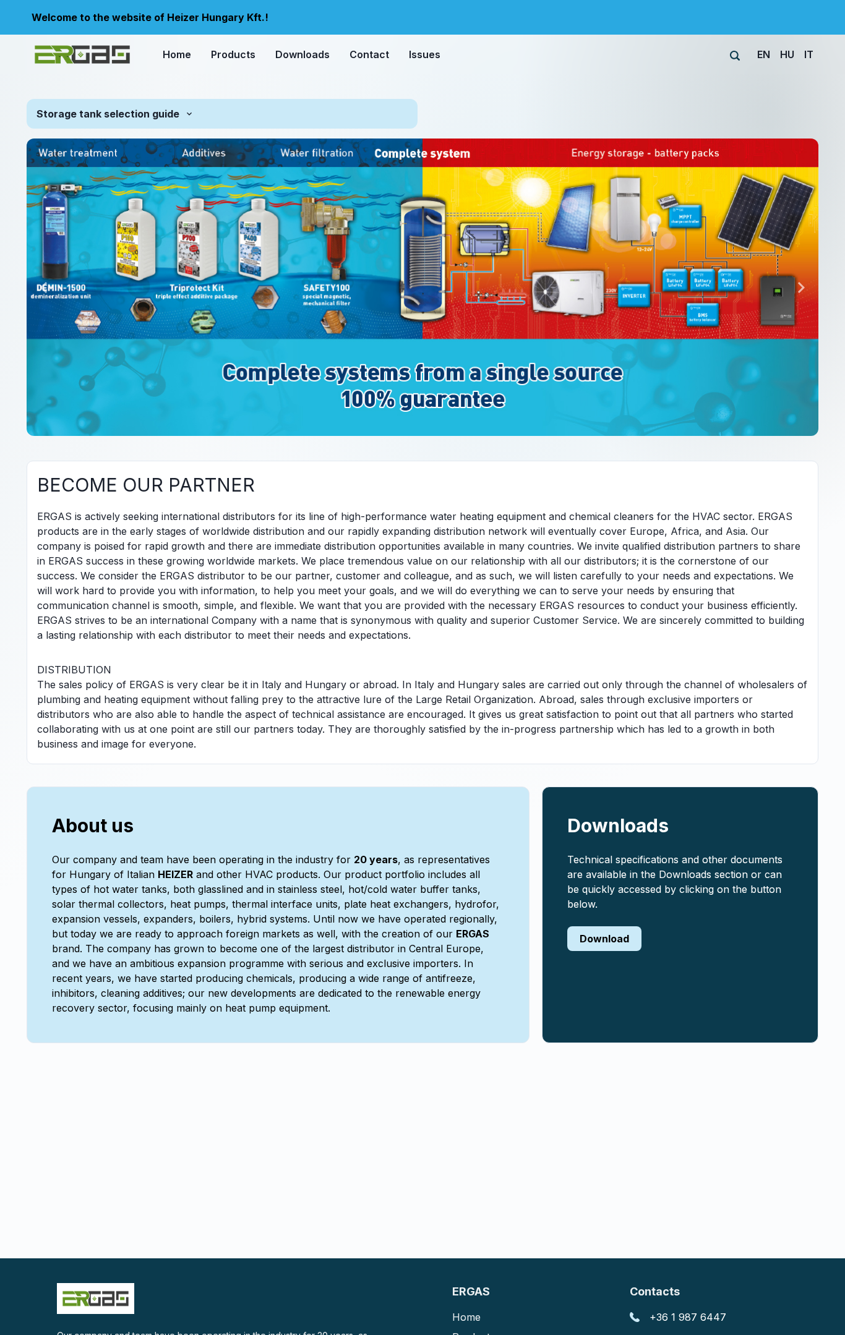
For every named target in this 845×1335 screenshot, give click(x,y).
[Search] (735, 56)
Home (466, 1317)
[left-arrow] (44, 287)
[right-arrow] (801, 287)
